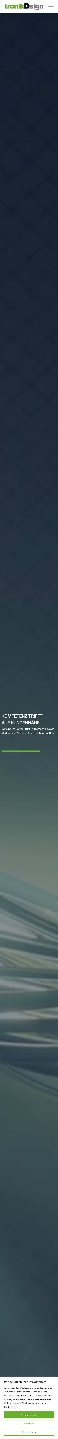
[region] (29, 1408)
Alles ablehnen (29, 1432)
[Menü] (49, 6)
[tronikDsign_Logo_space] (24, 6)
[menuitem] (49, 6)
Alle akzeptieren (29, 1415)
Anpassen (29, 1423)
